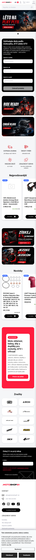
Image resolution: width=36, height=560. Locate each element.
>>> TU (9, 545)
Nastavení (18, 549)
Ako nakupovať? (6, 522)
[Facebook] (3, 503)
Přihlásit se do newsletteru (11, 474)
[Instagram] (8, 503)
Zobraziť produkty (18, 88)
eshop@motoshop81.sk (12, 495)
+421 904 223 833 (11, 499)
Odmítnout (9, 555)
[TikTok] (18, 503)
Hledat (31, 7)
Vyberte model (7, 77)
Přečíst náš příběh (18, 376)
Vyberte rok (6, 67)
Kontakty (4, 520)
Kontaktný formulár (11, 510)
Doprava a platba (7, 525)
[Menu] (33, 2)
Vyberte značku (7, 57)
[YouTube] (13, 503)
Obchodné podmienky (8, 528)
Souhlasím (26, 555)
